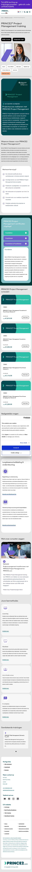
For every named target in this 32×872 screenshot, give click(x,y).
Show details (23, 442)
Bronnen (6, 770)
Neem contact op (8, 775)
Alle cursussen (8, 764)
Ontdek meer (5, 631)
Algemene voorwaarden (8, 828)
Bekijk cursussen (6, 39)
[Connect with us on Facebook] (9, 799)
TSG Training (7, 813)
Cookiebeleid (6, 833)
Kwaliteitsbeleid (21, 823)
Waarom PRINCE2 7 (11, 66)
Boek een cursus (5, 73)
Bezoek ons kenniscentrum (9, 525)
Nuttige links (6, 826)
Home (2, 17)
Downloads (7, 767)
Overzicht (3, 66)
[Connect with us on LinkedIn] (18, 799)
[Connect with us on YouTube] (5, 799)
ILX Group (6, 807)
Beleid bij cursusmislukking (24, 831)
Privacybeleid (6, 831)
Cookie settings (15, 452)
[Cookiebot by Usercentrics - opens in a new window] (23, 418)
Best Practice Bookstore (10, 810)
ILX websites (7, 804)
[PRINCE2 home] (5, 11)
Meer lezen (25, 317)
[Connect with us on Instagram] (13, 799)
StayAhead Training (9, 816)
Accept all (16, 447)
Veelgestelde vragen (19, 39)
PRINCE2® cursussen (8, 17)
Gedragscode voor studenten (24, 828)
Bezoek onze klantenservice (9, 494)
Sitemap (5, 823)
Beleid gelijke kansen (22, 826)
